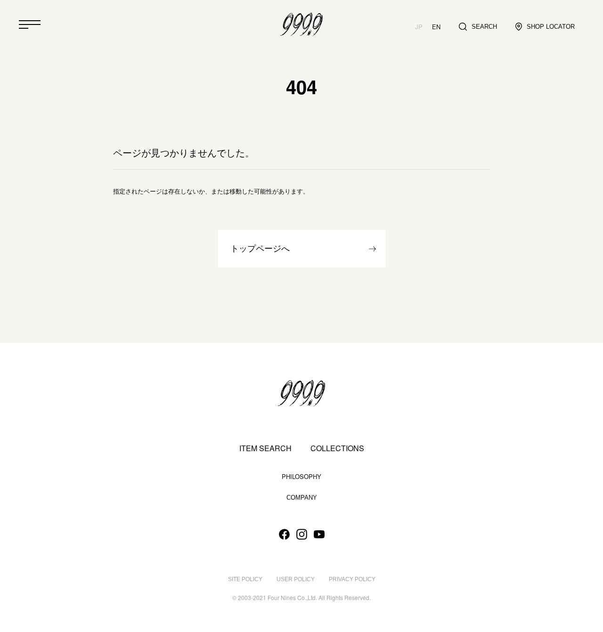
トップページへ (260, 248)
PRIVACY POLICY (352, 579)
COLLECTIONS (337, 448)
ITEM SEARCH (265, 448)
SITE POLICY (245, 579)
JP (419, 26)
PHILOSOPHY (301, 476)
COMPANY (301, 497)
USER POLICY (296, 579)
